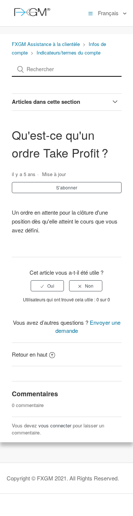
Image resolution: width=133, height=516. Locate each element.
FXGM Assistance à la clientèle (46, 43)
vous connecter (54, 425)
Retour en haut (29, 354)
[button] (90, 13)
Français (109, 13)
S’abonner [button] (66, 187)
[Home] (31, 16)
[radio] (47, 285)
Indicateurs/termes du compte (68, 52)
